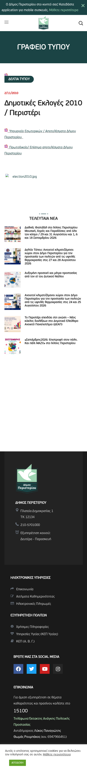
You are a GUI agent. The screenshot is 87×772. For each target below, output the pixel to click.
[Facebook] (18, 669)
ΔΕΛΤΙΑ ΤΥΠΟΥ (19, 79)
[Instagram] (58, 669)
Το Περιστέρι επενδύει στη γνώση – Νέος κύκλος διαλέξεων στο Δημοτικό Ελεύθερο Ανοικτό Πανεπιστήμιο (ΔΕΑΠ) (51, 321)
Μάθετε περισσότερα (63, 10)
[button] (81, 23)
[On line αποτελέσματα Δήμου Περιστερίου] (22, 137)
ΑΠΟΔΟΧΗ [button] (17, 762)
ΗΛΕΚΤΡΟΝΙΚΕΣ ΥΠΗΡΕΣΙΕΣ (31, 578)
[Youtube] (45, 669)
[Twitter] (31, 669)
